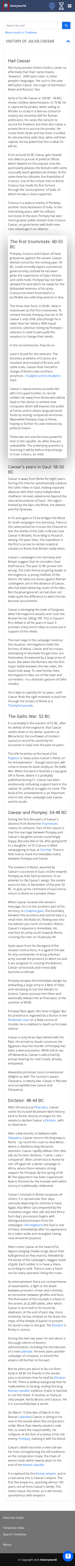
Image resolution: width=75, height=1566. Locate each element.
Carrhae (45, 850)
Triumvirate (50, 824)
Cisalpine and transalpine (43, 376)
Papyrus (13, 758)
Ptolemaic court (19, 1020)
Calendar (26, 1351)
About (7, 1544)
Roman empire (45, 1474)
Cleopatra (14, 1138)
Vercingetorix (33, 1225)
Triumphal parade (20, 706)
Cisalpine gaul (33, 911)
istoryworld (18, 5)
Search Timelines (14, 1534)
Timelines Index (13, 1527)
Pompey (24, 1439)
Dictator (50, 1120)
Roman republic (19, 1391)
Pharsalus (41, 1107)
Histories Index (13, 1517)
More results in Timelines (21, 32)
